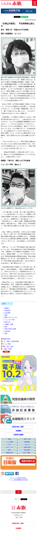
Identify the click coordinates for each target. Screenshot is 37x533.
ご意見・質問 (18, 517)
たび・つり (9, 447)
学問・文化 (27, 439)
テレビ (9, 444)
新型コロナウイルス (10, 317)
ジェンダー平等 (9, 320)
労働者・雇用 (8, 324)
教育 (5, 315)
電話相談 (27, 442)
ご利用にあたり (17, 515)
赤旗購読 (18, 430)
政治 (5, 333)
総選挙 (6, 308)
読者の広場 (27, 447)
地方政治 (7, 331)
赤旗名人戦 (9, 452)
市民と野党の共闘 (10, 329)
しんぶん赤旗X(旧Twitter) (19, 478)
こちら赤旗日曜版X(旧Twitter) (19, 480)
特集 (9, 439)
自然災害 (7, 310)
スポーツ (27, 444)
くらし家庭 (9, 442)
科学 (9, 450)
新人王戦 (27, 450)
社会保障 (7, 313)
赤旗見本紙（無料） (18, 427)
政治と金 (7, 322)
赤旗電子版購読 (18, 434)
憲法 (5, 326)
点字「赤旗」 (27, 452)
